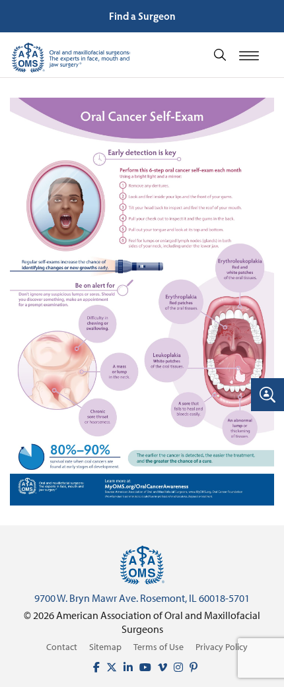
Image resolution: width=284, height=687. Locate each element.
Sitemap (105, 647)
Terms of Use (158, 647)
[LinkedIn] (125, 667)
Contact (61, 647)
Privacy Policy (221, 647)
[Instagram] (175, 667)
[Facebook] (93, 667)
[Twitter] (108, 667)
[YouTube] (142, 667)
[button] (220, 54)
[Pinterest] (190, 667)
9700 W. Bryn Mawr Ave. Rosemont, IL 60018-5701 (142, 598)
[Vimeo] (159, 667)
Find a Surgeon (142, 15)
